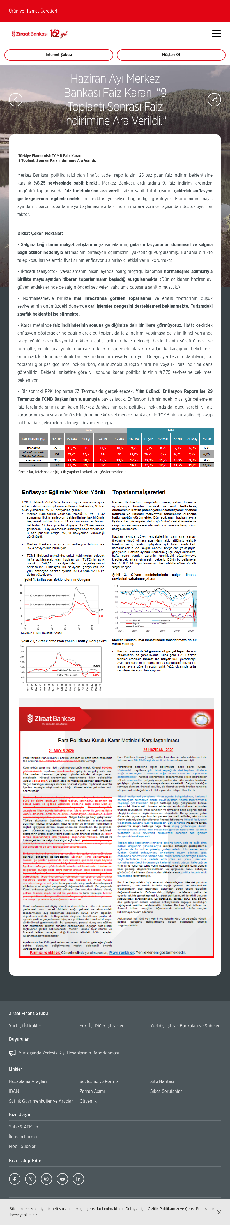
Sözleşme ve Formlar (100, 1081)
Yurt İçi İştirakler (25, 1026)
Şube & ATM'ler (23, 1127)
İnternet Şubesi (62, 57)
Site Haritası (162, 1081)
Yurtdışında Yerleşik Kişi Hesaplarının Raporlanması (69, 1053)
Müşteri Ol (176, 57)
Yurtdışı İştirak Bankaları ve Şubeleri (185, 1026)
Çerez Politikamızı (200, 1209)
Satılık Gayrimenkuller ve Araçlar (41, 1101)
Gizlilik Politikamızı (163, 1209)
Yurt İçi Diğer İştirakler (102, 1026)
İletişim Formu (23, 1137)
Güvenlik (88, 1101)
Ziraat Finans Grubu (28, 1013)
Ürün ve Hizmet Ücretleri (33, 11)
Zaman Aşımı (92, 1091)
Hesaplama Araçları (28, 1081)
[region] (115, 1054)
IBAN (14, 1091)
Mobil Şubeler (22, 1146)
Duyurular (19, 1039)
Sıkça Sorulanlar (166, 1091)
